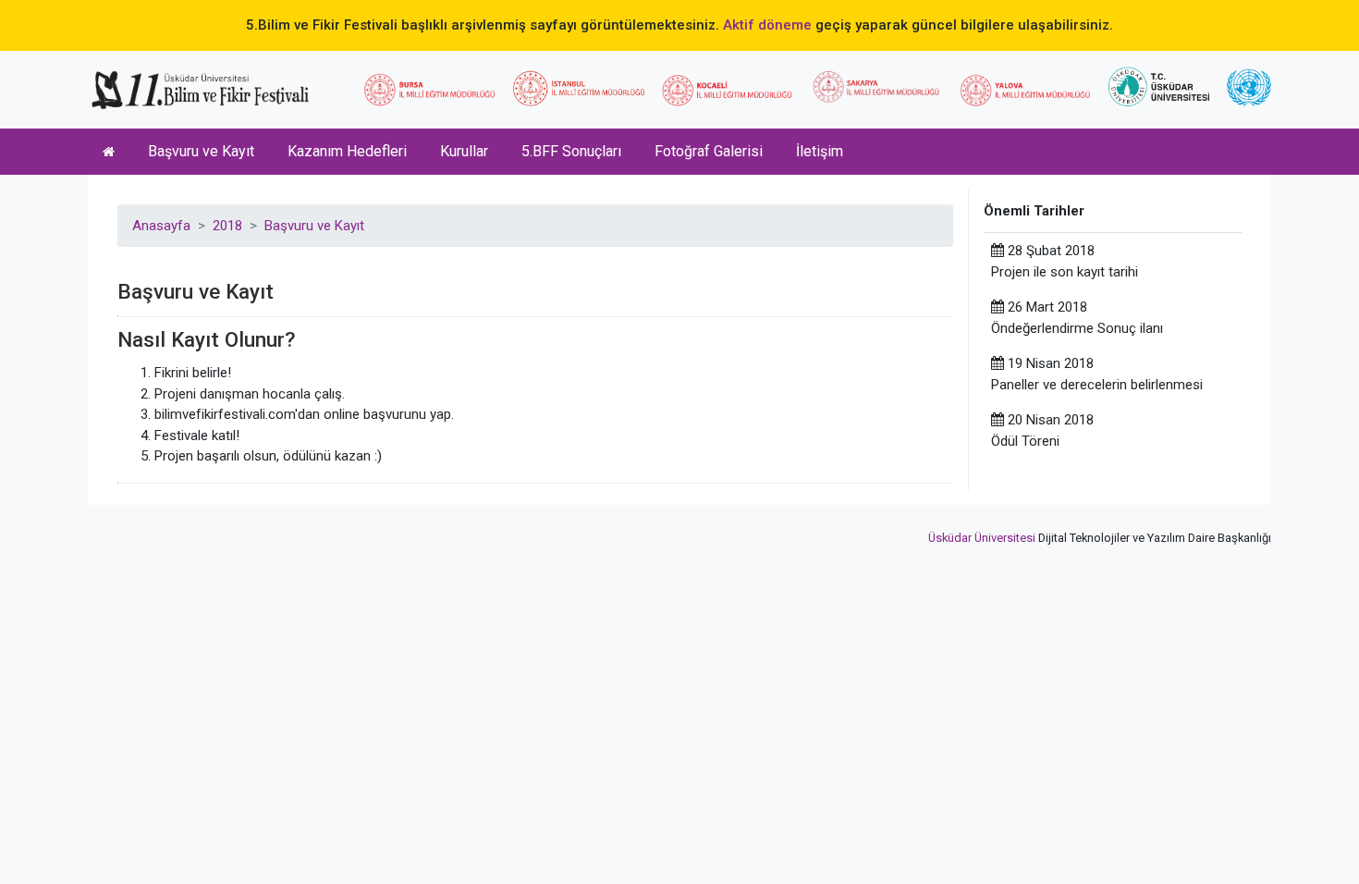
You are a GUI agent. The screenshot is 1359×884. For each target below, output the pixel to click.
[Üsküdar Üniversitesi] (1158, 86)
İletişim (819, 151)
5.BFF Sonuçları (571, 151)
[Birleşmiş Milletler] (1249, 87)
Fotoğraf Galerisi (709, 151)
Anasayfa (161, 225)
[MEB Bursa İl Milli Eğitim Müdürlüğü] (430, 89)
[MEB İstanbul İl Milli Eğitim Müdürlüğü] (578, 88)
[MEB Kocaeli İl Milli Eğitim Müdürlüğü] (727, 90)
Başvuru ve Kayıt (201, 151)
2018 (227, 225)
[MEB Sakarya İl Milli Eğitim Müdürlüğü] (876, 86)
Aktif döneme (767, 25)
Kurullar (464, 151)
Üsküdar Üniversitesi (981, 538)
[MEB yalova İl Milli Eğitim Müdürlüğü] (1025, 90)
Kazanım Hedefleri (347, 151)
